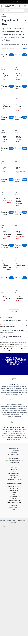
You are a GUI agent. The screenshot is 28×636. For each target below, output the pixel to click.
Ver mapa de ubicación (14, 454)
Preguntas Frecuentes (14, 486)
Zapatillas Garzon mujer (11, 347)
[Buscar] (23, 10)
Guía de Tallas (14, 488)
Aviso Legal (14, 467)
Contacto (14, 492)
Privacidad (14, 469)
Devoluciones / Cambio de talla (14, 479)
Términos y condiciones (14, 473)
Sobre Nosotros (14, 490)
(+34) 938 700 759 (14, 458)
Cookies (14, 471)
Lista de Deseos (14, 509)
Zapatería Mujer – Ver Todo (14, 502)
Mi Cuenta (14, 505)
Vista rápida (7, 64)
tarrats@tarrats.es (15, 462)
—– (14, 481)
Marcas (14, 498)
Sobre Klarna (14, 477)
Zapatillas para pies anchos (7, 343)
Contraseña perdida (14, 507)
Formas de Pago (14, 475)
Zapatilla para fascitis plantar (11, 349)
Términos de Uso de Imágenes (14, 483)
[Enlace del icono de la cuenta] (19, 6)
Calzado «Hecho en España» (14, 500)
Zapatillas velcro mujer (12, 351)
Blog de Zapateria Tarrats (14, 496)
